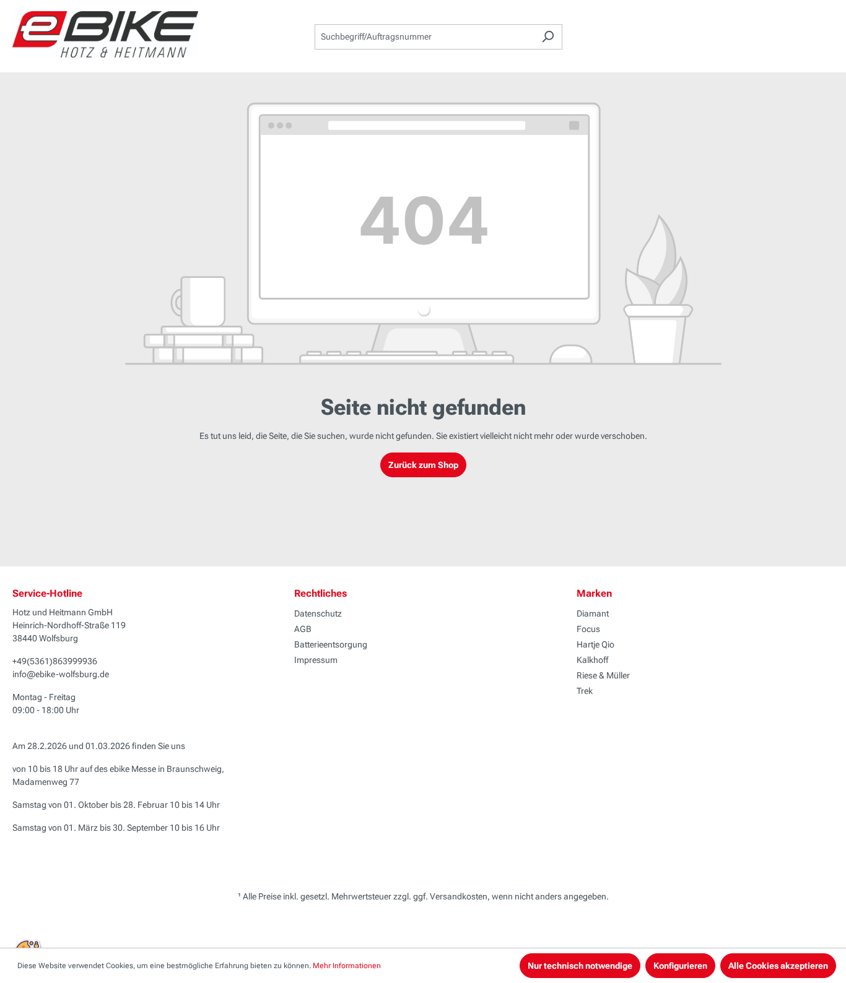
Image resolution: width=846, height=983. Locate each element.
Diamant (593, 613)
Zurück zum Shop (423, 465)
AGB (303, 629)
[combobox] (424, 37)
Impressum (316, 660)
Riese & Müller (603, 675)
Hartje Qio (595, 644)
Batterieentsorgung (330, 644)
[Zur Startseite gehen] (105, 34)
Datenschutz (318, 613)
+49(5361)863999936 (54, 661)
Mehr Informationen (347, 965)
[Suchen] (547, 37)
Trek (585, 691)
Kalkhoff (592, 660)
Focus (588, 629)
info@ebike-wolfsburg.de (60, 674)
